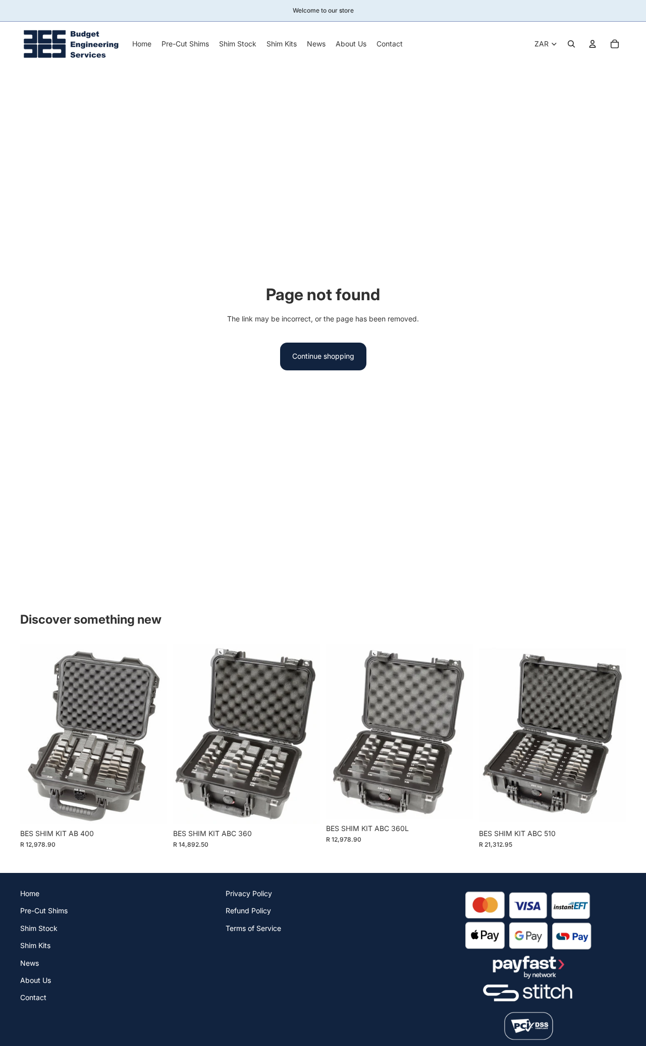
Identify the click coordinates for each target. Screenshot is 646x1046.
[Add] (151, 808)
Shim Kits (35, 945)
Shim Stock (39, 927)
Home (29, 893)
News (29, 962)
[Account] (592, 44)
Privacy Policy (249, 893)
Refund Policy (248, 910)
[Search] (571, 44)
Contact (33, 997)
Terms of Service (253, 927)
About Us (35, 979)
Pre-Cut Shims (44, 910)
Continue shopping (323, 356)
